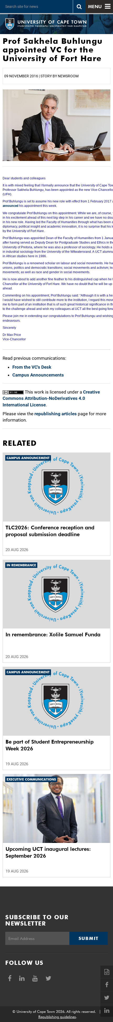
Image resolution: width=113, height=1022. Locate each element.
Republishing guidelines (57, 1017)
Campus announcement (28, 458)
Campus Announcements (38, 375)
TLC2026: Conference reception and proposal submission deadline (50, 530)
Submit (89, 938)
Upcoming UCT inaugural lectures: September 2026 (48, 852)
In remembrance (21, 565)
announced (10, 206)
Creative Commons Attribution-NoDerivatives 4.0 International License (51, 398)
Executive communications (31, 779)
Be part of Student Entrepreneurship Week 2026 (50, 745)
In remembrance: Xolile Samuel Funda (53, 634)
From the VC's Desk (31, 367)
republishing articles (55, 413)
